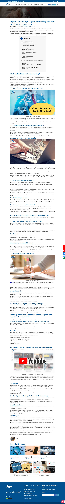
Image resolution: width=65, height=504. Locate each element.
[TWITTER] (55, 1)
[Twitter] (8, 496)
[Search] (57, 4)
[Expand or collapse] (44, 38)
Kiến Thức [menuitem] (36, 4)
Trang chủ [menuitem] (17, 4)
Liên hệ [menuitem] (41, 4)
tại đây (30, 498)
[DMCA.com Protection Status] (9, 498)
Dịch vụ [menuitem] (30, 4)
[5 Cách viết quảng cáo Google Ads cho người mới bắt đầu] (17, 450)
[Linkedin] (9, 496)
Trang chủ (8, 16)
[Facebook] (6, 496)
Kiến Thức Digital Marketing (15, 16)
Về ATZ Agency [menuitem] (24, 4)
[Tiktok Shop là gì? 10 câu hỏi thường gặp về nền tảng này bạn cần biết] (32, 450)
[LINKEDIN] (57, 1)
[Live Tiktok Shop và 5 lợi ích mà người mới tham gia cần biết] (47, 450)
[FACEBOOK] (53, 1)
